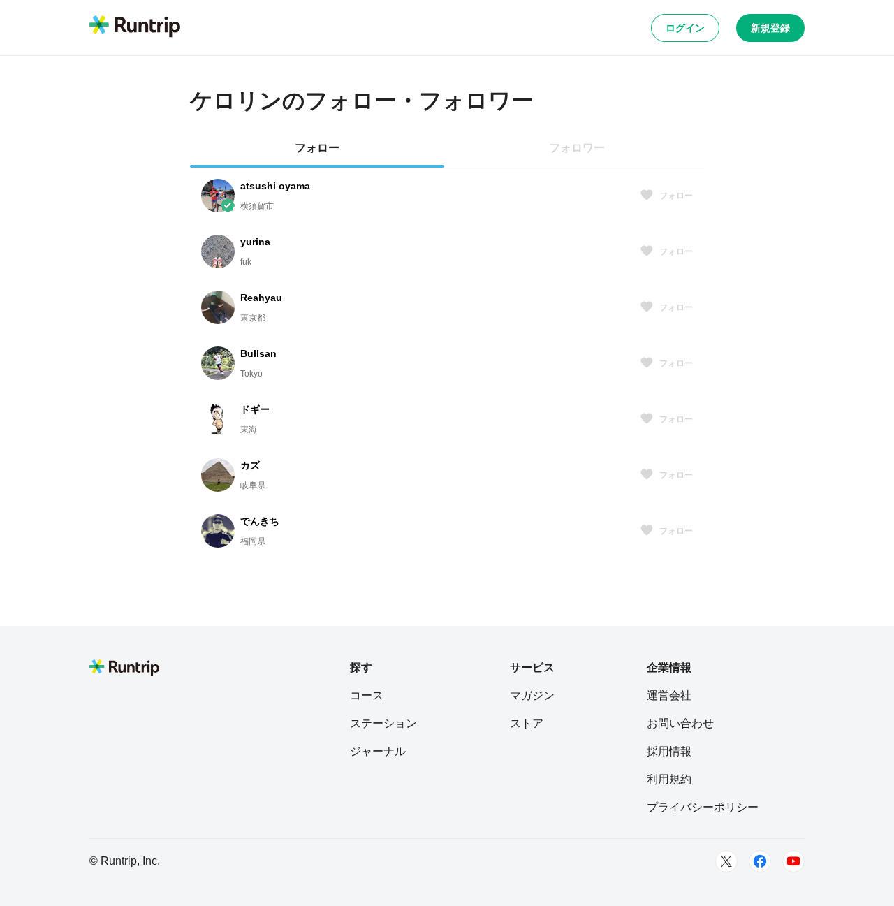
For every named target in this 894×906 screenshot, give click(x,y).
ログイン (685, 28)
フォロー (676, 195)
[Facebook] (760, 861)
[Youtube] (793, 861)
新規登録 (770, 28)
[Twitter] (726, 861)
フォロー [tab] (317, 148)
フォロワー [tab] (577, 148)
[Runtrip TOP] (134, 27)
